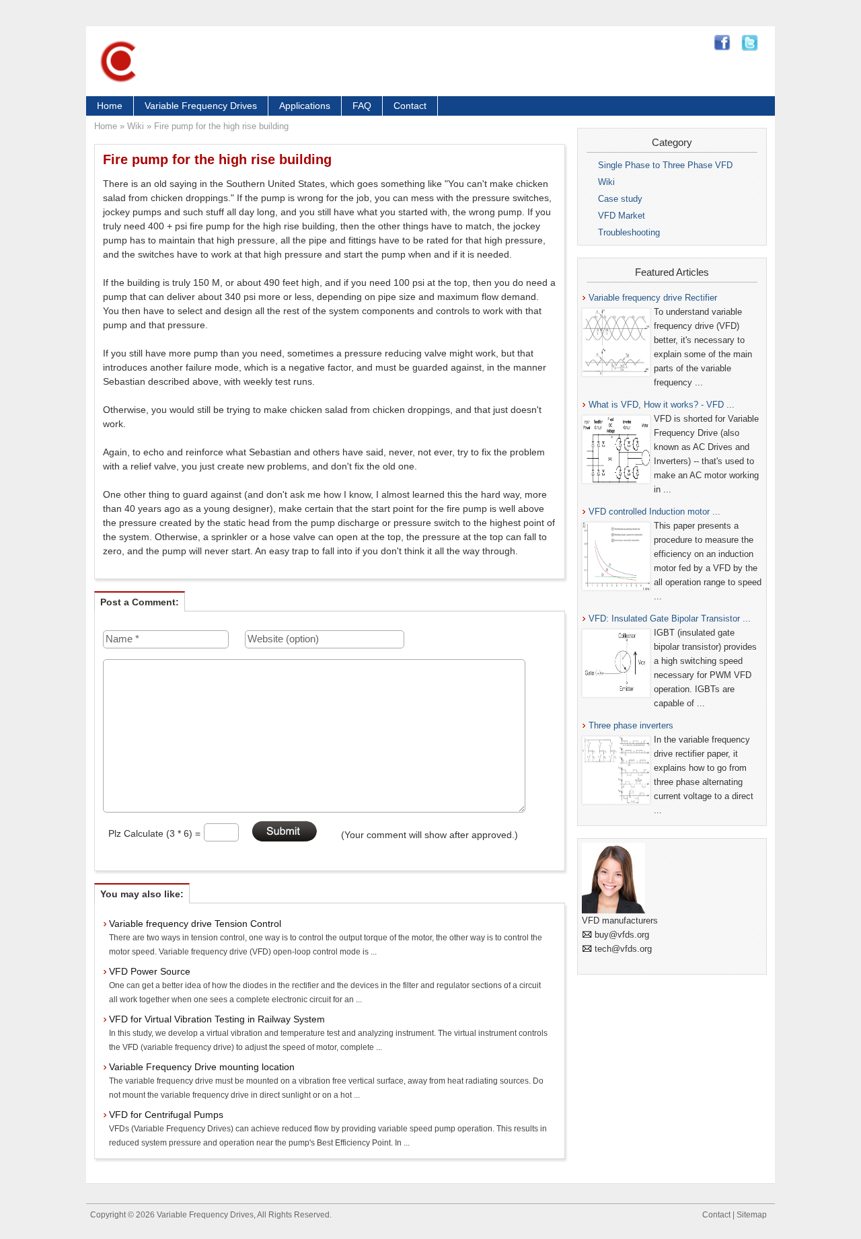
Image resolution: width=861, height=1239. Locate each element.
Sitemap (752, 1214)
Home (109, 105)
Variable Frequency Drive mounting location (202, 1066)
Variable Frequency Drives (201, 105)
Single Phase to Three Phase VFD (665, 165)
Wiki (135, 126)
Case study (620, 199)
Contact (410, 105)
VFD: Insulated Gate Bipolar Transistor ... (670, 618)
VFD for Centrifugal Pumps (166, 1114)
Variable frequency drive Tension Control (195, 923)
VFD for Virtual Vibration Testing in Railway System (217, 1019)
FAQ (361, 105)
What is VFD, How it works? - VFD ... (662, 405)
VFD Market (621, 216)
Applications (304, 105)
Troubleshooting (629, 232)
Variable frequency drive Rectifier (653, 298)
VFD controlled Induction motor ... (654, 511)
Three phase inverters (631, 725)
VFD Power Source (149, 971)
